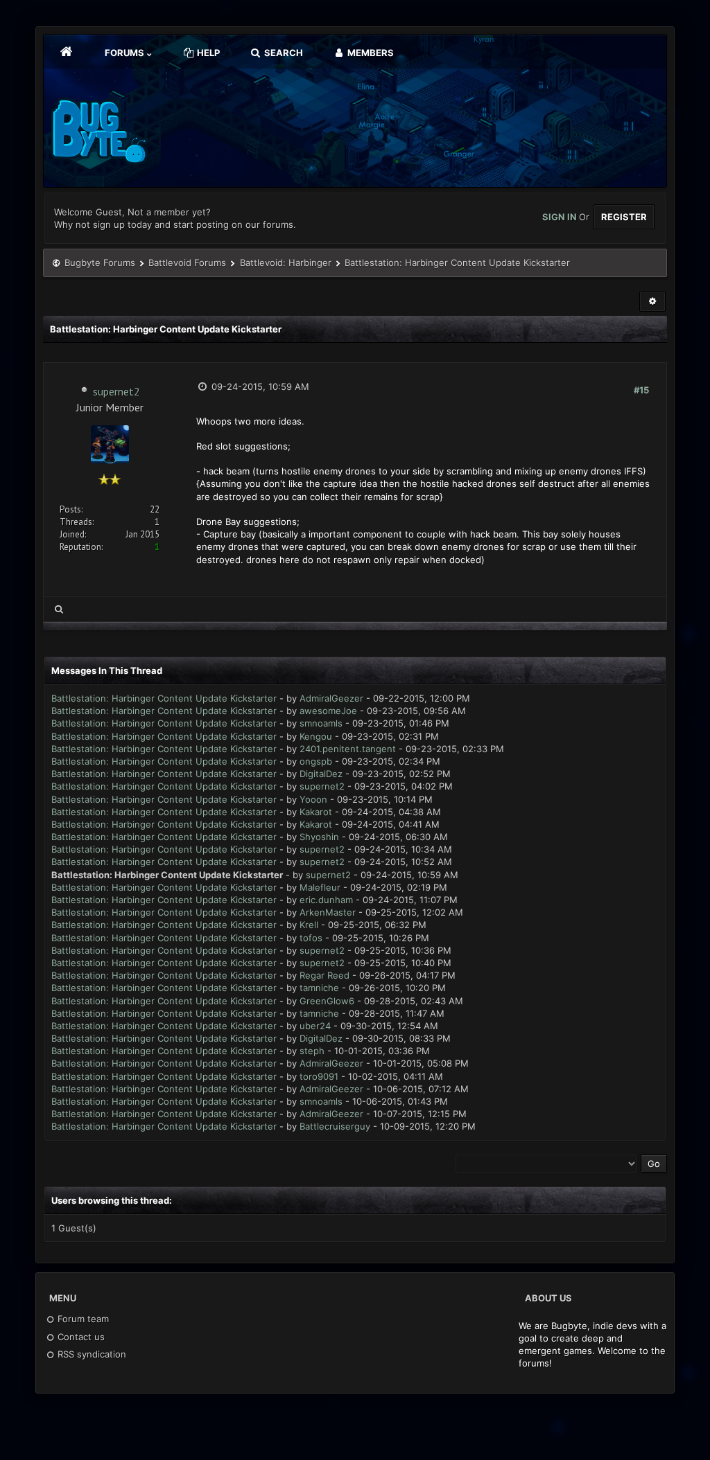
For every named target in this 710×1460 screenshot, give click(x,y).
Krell (309, 924)
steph (312, 1050)
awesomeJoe (328, 710)
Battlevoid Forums (187, 262)
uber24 (315, 1025)
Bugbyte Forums (99, 262)
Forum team (82, 1318)
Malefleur (320, 887)
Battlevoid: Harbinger (285, 262)
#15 (641, 389)
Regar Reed (324, 975)
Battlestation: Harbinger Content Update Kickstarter (164, 698)
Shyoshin (319, 836)
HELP (207, 52)
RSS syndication (90, 1354)
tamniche (319, 987)
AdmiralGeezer (331, 698)
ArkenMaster (328, 912)
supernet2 (116, 391)
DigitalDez (321, 773)
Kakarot (316, 811)
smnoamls (321, 723)
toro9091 (319, 1076)
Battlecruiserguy (335, 1126)
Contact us (80, 1336)
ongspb (316, 761)
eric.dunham (326, 899)
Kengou (316, 736)
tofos (311, 937)
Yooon (313, 799)
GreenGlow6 (327, 1000)
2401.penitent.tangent (348, 748)
